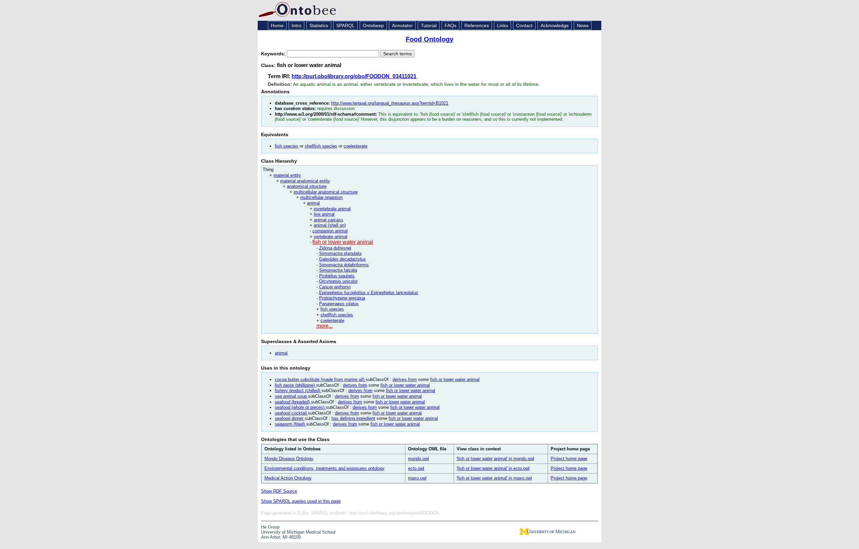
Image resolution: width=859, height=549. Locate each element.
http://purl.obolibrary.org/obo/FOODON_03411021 (354, 76)
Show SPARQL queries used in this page (301, 501)
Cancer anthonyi (335, 286)
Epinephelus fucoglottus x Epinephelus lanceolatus (368, 292)
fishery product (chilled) (298, 390)
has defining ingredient (353, 418)
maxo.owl (417, 478)
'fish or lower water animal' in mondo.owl (495, 458)
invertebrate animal (332, 208)
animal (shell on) (330, 225)
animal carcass (328, 219)
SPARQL (345, 25)
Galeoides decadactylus (342, 259)
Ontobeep (373, 25)
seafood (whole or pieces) (300, 407)
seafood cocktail (291, 413)
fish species (286, 146)
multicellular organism (321, 197)
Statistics (318, 25)
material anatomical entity (305, 180)
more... (324, 326)
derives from (405, 379)
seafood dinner (290, 418)
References (476, 25)
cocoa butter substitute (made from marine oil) (320, 379)
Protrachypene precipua (342, 297)
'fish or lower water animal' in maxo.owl (494, 478)
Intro (296, 25)
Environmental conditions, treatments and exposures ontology (324, 468)
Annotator (402, 25)
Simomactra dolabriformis (344, 264)
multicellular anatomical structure (326, 192)
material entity (287, 175)
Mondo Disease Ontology (288, 458)
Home (277, 25)
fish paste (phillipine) (295, 385)
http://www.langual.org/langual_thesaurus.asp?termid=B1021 (389, 103)
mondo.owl (418, 458)
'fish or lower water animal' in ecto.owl (493, 468)
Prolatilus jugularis (337, 275)
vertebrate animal (330, 236)
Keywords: (274, 53)
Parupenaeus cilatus (339, 303)
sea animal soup (291, 396)
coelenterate (355, 146)
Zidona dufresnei (335, 248)
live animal (324, 214)
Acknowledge (555, 25)
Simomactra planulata (340, 253)
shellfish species (321, 146)
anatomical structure (306, 186)
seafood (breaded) (293, 401)
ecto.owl (416, 468)
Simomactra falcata (338, 270)
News (583, 25)
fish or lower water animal (342, 242)
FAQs (450, 25)
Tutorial (429, 25)
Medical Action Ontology (288, 478)
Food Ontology (429, 39)
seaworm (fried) (290, 424)
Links (502, 25)
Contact (524, 25)
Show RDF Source (279, 491)
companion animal (330, 230)
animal (313, 203)
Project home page (569, 458)
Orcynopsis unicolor (338, 281)
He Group (270, 527)
